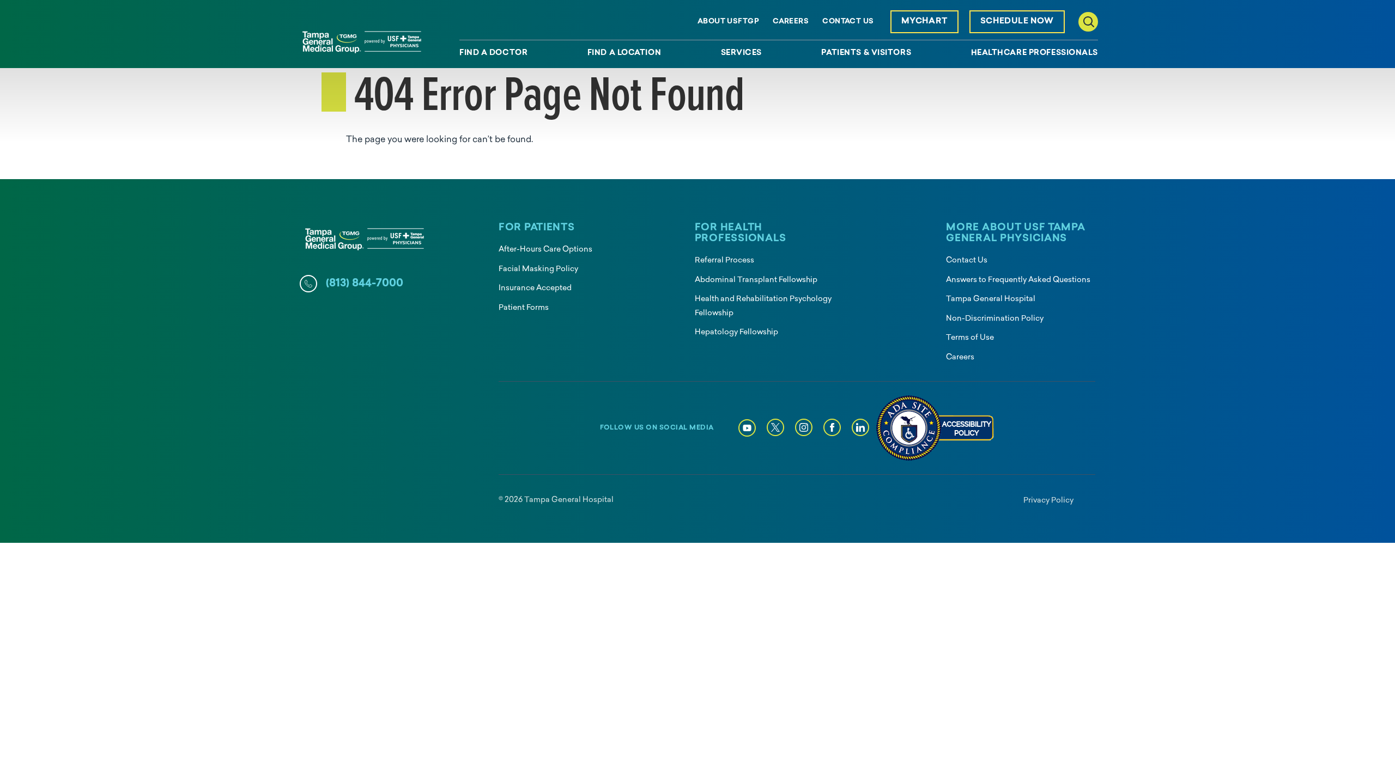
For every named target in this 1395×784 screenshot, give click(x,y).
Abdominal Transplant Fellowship (756, 280)
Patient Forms (524, 308)
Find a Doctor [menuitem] (493, 53)
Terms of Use (970, 338)
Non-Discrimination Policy (995, 319)
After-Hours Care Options (545, 250)
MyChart (924, 21)
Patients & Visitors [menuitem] (866, 53)
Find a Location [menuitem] (624, 53)
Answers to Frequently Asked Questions (1018, 280)
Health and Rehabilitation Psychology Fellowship (763, 306)
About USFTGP (728, 21)
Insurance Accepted (535, 288)
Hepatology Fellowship (736, 332)
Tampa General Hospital (990, 299)
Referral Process (724, 260)
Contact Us (848, 21)
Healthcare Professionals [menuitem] (1034, 53)
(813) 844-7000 (364, 283)
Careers (791, 21)
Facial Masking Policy (538, 269)
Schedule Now (1017, 21)
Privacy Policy (1048, 501)
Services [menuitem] (741, 53)
